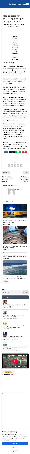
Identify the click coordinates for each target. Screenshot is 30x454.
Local (9, 26)
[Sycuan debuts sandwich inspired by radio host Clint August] (5, 302)
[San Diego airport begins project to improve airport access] (5, 344)
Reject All (15, 451)
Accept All (15, 443)
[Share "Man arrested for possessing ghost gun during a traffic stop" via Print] (21, 165)
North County (15, 26)
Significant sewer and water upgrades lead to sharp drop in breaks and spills (14, 255)
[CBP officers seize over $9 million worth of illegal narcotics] (15, 235)
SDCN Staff (13, 24)
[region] (15, 441)
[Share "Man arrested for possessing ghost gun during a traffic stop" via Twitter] (11, 165)
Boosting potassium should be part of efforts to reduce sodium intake (13, 326)
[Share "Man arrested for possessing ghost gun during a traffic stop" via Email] (18, 165)
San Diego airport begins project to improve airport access (15, 347)
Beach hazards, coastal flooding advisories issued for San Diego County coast (14, 278)
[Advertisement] (15, 383)
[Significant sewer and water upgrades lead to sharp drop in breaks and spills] (15, 252)
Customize (15, 447)
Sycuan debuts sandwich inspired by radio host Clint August (14, 305)
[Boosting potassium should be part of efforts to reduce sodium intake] (5, 323)
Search (3, 289)
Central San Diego (13, 350)
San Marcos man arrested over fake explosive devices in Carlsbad (12, 337)
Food (11, 307)
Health (11, 328)
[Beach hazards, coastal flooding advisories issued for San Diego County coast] (15, 267)
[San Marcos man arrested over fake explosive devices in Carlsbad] (5, 334)
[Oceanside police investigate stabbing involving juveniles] (15, 211)
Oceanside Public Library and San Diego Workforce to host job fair (13, 316)
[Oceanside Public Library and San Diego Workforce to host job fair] (5, 312)
